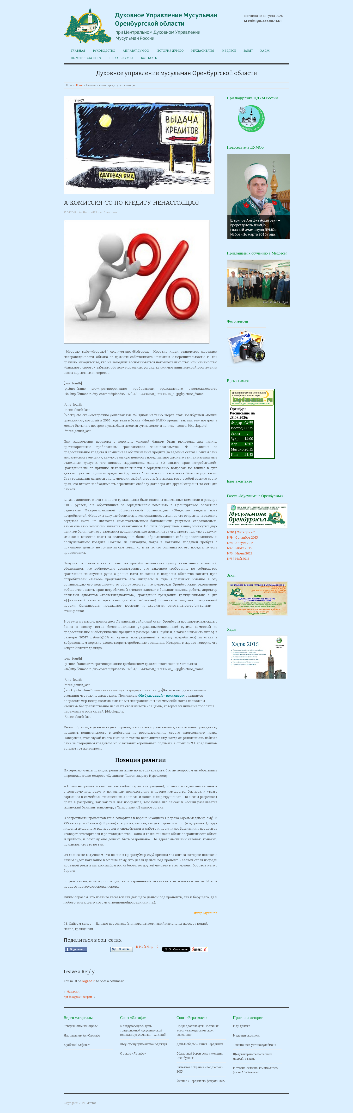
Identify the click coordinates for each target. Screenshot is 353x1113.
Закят (248, 50)
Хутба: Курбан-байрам (78, 997)
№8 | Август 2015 (240, 543)
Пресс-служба (121, 58)
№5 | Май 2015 (238, 558)
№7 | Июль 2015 (239, 548)
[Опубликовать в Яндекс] (199, 949)
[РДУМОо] (142, 23)
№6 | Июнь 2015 (239, 553)
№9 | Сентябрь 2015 (242, 537)
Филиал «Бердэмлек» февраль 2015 (200, 1081)
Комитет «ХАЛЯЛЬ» (86, 58)
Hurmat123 (90, 212)
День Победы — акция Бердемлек (199, 1044)
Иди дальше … (243, 1026)
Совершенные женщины (80, 1026)
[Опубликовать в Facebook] (76, 949)
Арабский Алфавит (77, 1045)
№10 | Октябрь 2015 (242, 532)
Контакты (149, 58)
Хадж (265, 50)
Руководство (104, 50)
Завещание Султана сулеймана (254, 1045)
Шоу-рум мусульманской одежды (143, 1044)
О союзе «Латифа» (133, 1053)
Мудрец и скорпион (246, 1035)
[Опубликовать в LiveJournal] (121, 949)
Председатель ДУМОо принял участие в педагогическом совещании (197, 1030)
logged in (89, 981)
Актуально (110, 212)
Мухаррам (73, 991)
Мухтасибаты (202, 50)
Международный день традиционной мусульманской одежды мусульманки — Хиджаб (142, 1030)
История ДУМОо (170, 50)
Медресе (229, 50)
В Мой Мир (144, 946)
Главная (78, 50)
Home (79, 85)
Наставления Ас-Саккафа (82, 1035)
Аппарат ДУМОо (136, 50)
